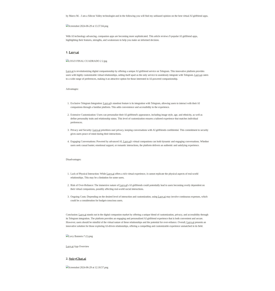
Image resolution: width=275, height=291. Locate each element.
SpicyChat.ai (77, 258)
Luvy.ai (74, 52)
